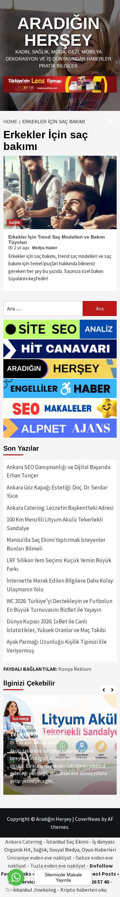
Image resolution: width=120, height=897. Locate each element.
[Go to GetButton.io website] (16, 890)
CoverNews (87, 818)
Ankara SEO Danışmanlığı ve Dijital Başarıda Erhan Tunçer (58, 471)
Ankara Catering (23, 841)
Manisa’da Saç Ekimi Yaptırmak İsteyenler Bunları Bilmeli (56, 544)
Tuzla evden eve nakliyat (58, 865)
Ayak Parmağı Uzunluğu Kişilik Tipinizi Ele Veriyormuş (57, 646)
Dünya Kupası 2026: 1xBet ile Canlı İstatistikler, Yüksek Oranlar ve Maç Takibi (56, 626)
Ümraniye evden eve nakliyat (39, 857)
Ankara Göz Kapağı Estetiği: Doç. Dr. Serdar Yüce (57, 492)
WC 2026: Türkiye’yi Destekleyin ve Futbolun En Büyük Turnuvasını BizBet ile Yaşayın (59, 605)
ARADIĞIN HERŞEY (58, 31)
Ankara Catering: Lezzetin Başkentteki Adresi (60, 507)
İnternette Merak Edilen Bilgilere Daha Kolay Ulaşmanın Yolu (60, 585)
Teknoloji (20, 719)
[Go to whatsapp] (16, 877)
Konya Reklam (74, 668)
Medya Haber (44, 248)
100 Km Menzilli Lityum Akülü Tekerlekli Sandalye (55, 524)
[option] (60, 745)
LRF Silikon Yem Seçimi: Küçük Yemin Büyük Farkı (59, 565)
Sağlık (14, 222)
